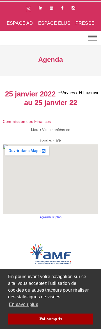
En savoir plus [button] (23, 304)
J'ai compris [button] (50, 319)
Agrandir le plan (50, 217)
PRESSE (85, 23)
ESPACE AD (20, 23)
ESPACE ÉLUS (54, 23)
